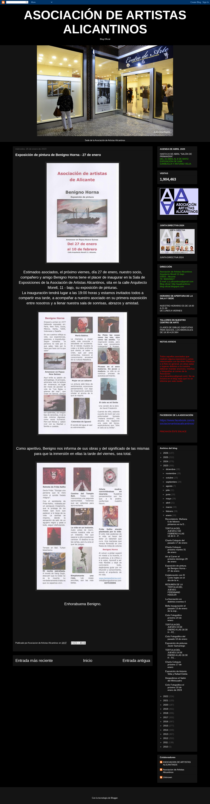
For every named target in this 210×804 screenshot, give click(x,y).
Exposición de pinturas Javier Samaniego (176, 644)
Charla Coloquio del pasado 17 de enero (176, 541)
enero (169, 515)
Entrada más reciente (34, 660)
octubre (170, 477)
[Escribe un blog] (75, 643)
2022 (166, 696)
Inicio (87, 660)
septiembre (171, 482)
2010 (166, 746)
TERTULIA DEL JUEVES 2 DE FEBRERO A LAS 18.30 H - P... (174, 532)
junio (168, 494)
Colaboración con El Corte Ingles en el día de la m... (175, 578)
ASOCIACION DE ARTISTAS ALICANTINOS (177, 763)
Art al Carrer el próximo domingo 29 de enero (176, 559)
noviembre (171, 473)
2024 (166, 461)
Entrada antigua (136, 660)
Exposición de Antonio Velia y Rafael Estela (176, 672)
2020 (166, 705)
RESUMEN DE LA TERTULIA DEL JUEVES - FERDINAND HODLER (173, 589)
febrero (170, 511)
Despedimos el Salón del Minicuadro (175, 679)
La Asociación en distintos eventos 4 (175, 600)
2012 (166, 738)
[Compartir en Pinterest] (84, 643)
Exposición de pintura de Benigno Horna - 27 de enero (176, 568)
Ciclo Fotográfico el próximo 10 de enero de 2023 (174, 687)
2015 (166, 725)
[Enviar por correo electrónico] (72, 643)
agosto (169, 486)
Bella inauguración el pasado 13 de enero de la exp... (176, 608)
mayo (169, 498)
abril (168, 502)
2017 (166, 717)
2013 (166, 734)
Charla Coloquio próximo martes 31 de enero (175, 550)
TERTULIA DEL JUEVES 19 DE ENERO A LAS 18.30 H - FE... (176, 628)
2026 (166, 453)
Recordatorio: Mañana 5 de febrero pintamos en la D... (176, 521)
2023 (166, 465)
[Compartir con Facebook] (81, 643)
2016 (166, 721)
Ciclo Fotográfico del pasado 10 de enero (176, 637)
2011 (165, 742)
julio (168, 490)
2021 (166, 700)
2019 (166, 709)
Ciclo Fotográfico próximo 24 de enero (173, 618)
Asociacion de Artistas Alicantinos (173, 770)
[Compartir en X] (78, 643)
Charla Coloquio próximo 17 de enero (173, 664)
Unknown (167, 777)
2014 (166, 730)
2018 (166, 713)
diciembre (171, 469)
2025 (166, 457)
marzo (169, 507)
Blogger (114, 798)
